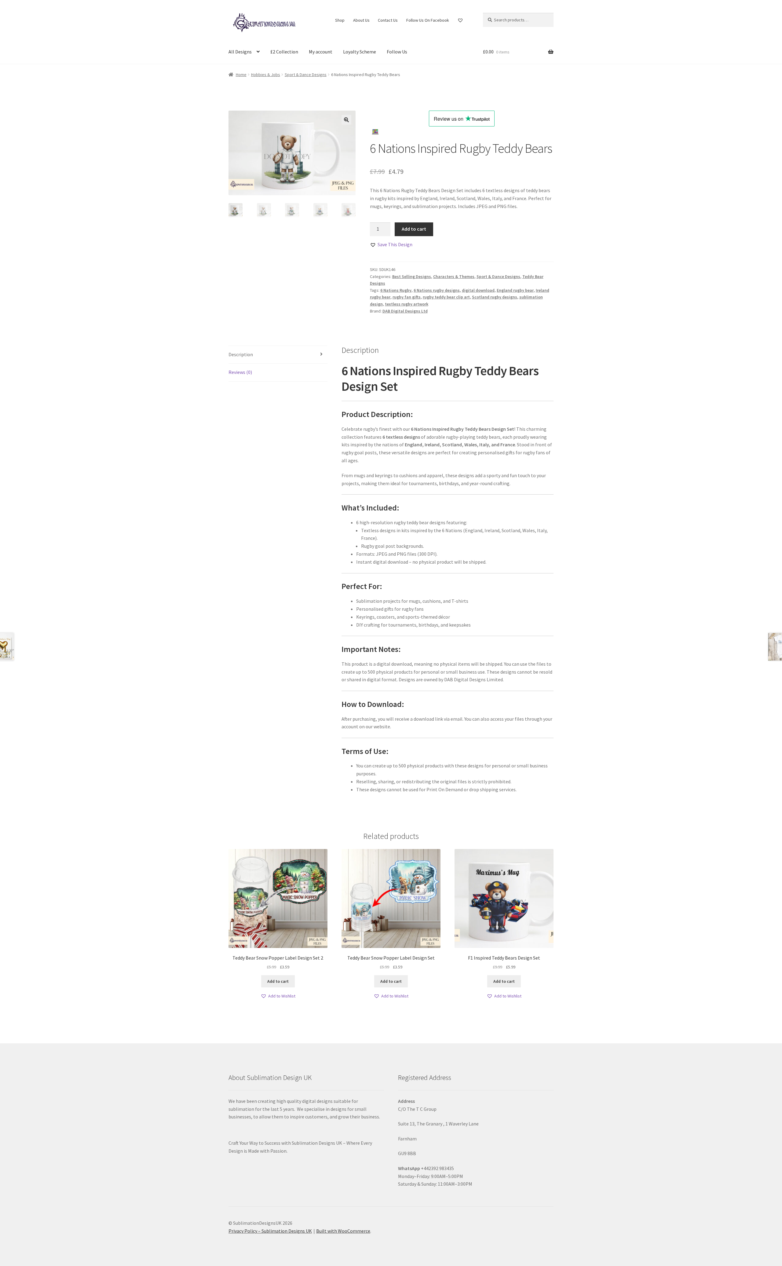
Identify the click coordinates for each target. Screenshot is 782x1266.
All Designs (240, 52)
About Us (361, 20)
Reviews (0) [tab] (240, 372)
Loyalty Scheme (359, 52)
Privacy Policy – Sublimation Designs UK (270, 1231)
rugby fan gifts (407, 297)
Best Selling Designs (411, 276)
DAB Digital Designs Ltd (405, 311)
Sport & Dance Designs (306, 74)
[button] (346, 120)
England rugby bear (515, 290)
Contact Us (388, 20)
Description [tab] (240, 354)
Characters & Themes (453, 276)
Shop (340, 20)
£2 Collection (284, 52)
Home (241, 74)
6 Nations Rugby (395, 290)
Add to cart (414, 229)
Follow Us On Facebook (427, 20)
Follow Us (397, 52)
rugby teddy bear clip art (446, 297)
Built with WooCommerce (343, 1231)
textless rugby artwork (406, 304)
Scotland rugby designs (494, 297)
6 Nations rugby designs (437, 290)
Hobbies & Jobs (265, 74)
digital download (478, 290)
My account (320, 52)
